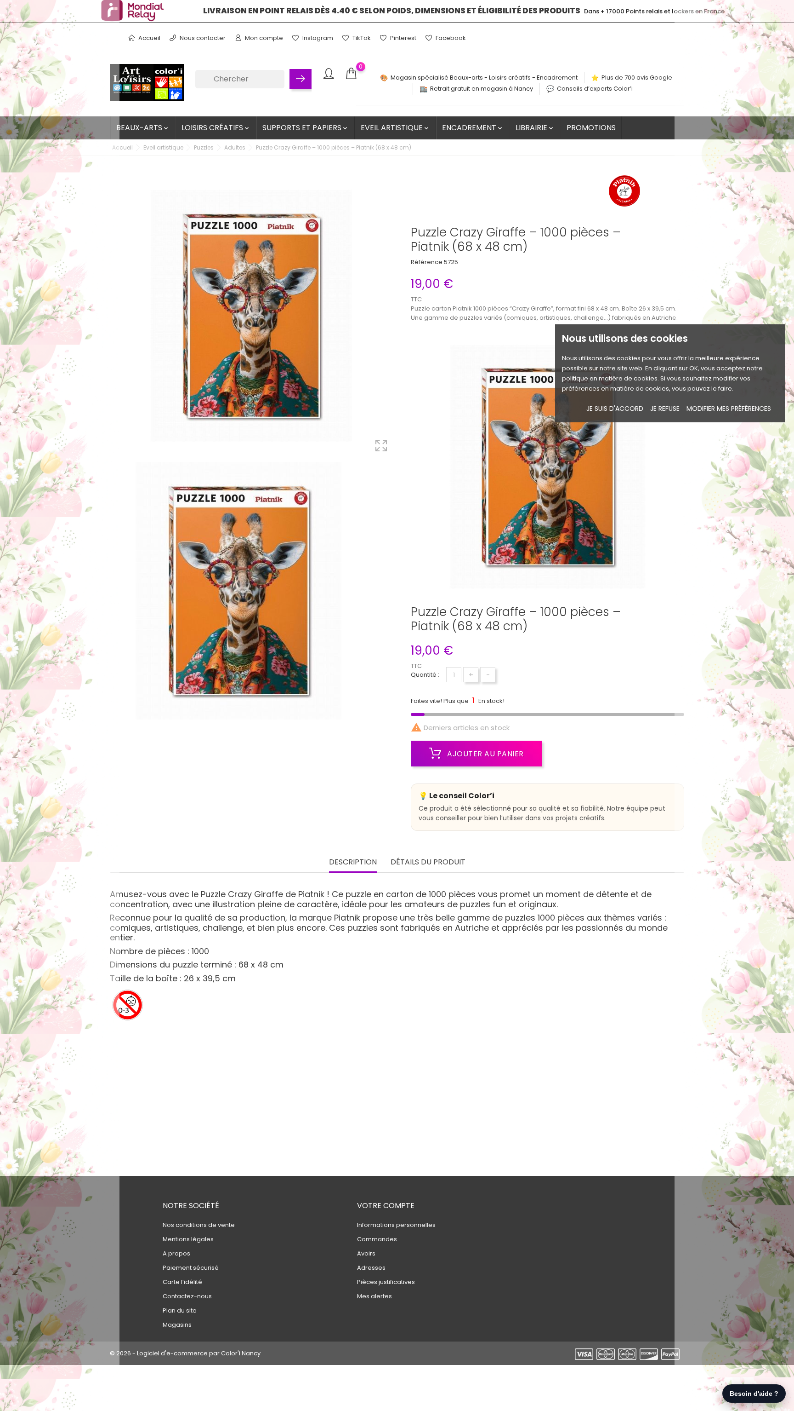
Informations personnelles (396, 1225)
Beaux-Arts (143, 127)
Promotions (591, 127)
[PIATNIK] (624, 193)
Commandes (377, 1239)
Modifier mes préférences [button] (728, 408)
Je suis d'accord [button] (614, 408)
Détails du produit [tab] (428, 862)
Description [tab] (353, 862)
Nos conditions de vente (199, 1225)
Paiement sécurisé (191, 1267)
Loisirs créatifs (215, 127)
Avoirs (366, 1253)
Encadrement (473, 127)
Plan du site (180, 1310)
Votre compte (385, 1205)
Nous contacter (202, 38)
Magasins (177, 1324)
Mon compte (263, 38)
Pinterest (402, 38)
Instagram (317, 38)
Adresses (371, 1267)
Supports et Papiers (305, 127)
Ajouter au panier (484, 754)
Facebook (450, 38)
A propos (176, 1253)
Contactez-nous (187, 1296)
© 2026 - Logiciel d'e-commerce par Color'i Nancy (185, 1353)
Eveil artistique (395, 127)
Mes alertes (374, 1296)
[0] (351, 74)
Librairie (535, 127)
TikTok (361, 38)
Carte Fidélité (182, 1282)
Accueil (148, 38)
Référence (426, 262)
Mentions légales (188, 1239)
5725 (451, 262)
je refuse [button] (665, 408)
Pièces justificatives (386, 1282)
